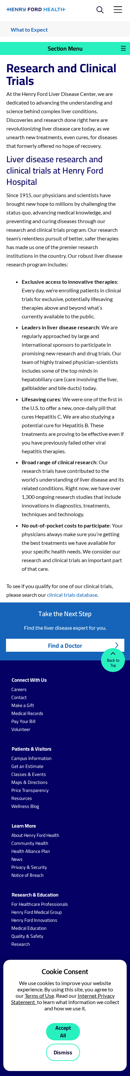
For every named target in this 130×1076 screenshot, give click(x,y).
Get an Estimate (27, 766)
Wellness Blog (25, 806)
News (17, 859)
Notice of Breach (27, 875)
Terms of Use (39, 995)
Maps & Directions (29, 782)
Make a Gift (22, 705)
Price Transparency (30, 790)
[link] (36, 9)
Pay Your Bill (23, 721)
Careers (19, 689)
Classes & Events (28, 774)
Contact (19, 697)
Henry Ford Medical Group (36, 912)
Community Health (29, 843)
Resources (21, 798)
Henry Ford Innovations (34, 920)
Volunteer (20, 729)
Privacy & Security (29, 867)
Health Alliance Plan (30, 851)
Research (20, 944)
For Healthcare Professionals (39, 904)
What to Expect (29, 29)
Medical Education (29, 928)
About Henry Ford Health (35, 835)
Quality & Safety (27, 936)
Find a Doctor (65, 645)
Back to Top (113, 662)
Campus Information (31, 758)
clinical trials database (72, 594)
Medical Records (27, 713)
